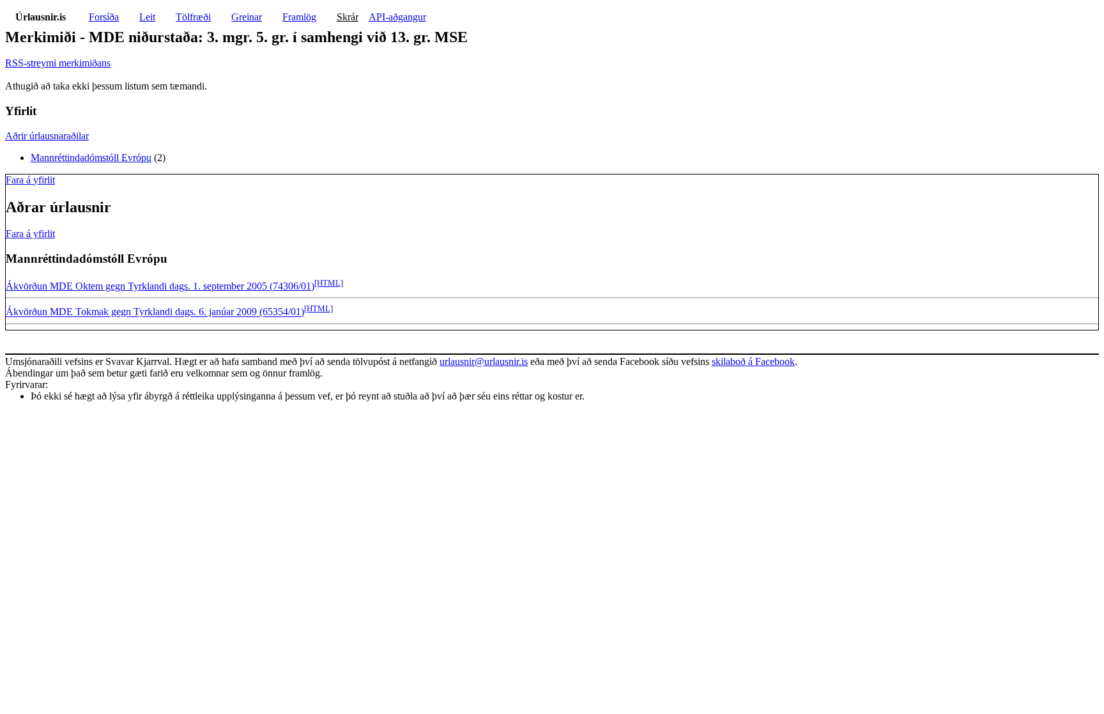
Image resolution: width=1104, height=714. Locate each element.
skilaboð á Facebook (753, 361)
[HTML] (328, 283)
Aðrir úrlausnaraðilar (47, 135)
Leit (147, 17)
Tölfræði (193, 17)
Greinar (246, 17)
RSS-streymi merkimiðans (58, 63)
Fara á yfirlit (30, 180)
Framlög (299, 17)
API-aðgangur (397, 17)
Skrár (347, 17)
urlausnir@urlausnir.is (484, 361)
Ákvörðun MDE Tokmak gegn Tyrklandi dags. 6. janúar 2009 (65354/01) (155, 312)
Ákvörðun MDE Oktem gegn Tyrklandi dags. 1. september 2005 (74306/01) (160, 286)
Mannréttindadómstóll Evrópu (91, 157)
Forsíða (104, 17)
